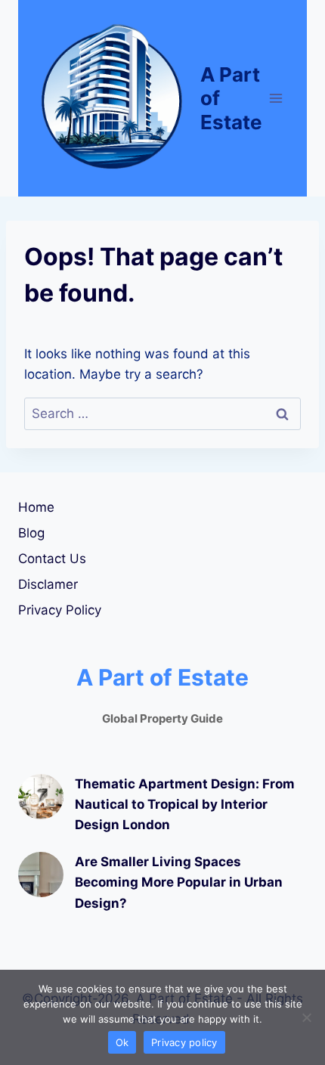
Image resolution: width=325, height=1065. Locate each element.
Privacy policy (184, 1042)
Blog (31, 532)
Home (36, 507)
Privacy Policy (59, 610)
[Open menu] (276, 98)
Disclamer (48, 584)
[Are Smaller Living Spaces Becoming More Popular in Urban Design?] (40, 874)
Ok (122, 1042)
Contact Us (52, 558)
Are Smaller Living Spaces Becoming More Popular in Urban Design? (179, 882)
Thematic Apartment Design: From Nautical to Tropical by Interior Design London (185, 804)
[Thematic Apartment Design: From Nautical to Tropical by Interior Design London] (40, 796)
